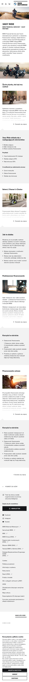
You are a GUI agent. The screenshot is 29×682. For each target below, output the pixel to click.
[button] (2, 4)
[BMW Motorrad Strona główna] (20, 4)
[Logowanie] (6, 3)
